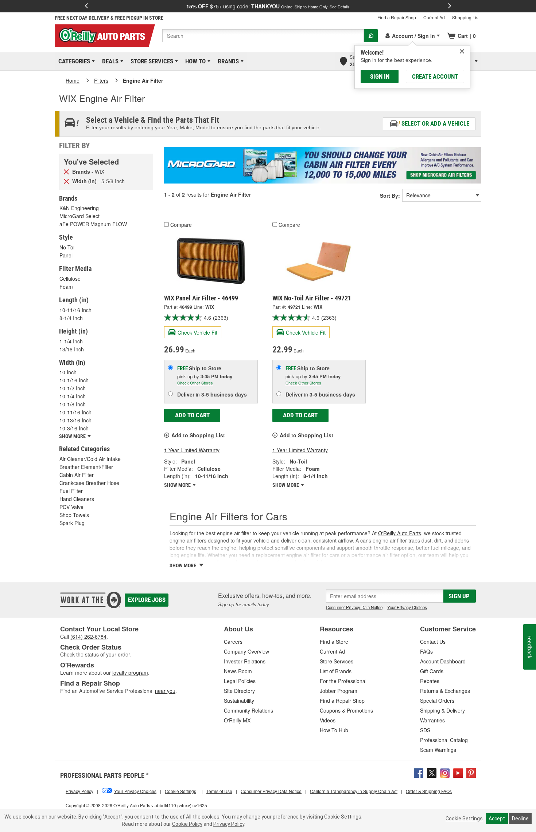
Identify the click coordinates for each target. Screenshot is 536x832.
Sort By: (390, 195)
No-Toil (67, 247)
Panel (66, 255)
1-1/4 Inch (71, 341)
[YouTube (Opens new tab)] (458, 772)
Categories (73, 61)
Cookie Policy (187, 824)
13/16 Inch (71, 349)
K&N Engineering (79, 208)
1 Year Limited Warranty (192, 450)
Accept (497, 818)
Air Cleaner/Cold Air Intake (90, 458)
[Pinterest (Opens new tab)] (471, 772)
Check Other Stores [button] (195, 383)
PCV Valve (71, 506)
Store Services (151, 61)
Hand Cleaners (76, 498)
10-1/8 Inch (72, 404)
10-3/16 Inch (74, 428)
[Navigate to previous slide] (86, 6)
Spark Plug (72, 523)
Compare (181, 224)
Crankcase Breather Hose (89, 482)
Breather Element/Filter (86, 466)
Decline (520, 818)
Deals (109, 61)
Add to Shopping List (198, 435)
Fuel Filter (71, 490)
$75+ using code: (268, 6)
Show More (178, 485)
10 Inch (68, 372)
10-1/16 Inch (74, 380)
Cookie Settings (464, 818)
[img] (462, 51)
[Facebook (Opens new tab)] (418, 772)
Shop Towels (74, 514)
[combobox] (263, 35)
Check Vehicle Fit (197, 332)
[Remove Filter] (66, 171)
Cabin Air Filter (76, 474)
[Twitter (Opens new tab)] (431, 772)
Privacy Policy (228, 824)
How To (194, 61)
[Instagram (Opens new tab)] (445, 772)
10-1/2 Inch (72, 388)
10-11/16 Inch (75, 310)
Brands (227, 61)
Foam (66, 286)
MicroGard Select (79, 216)
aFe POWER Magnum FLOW (93, 224)
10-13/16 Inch (75, 420)
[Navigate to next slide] (449, 6)
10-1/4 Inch (72, 396)
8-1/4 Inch (71, 318)
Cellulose (70, 278)
